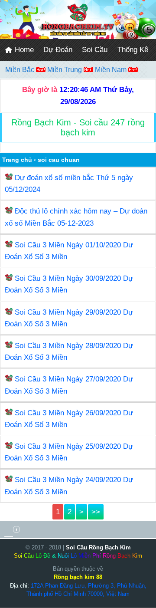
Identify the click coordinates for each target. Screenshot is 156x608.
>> (95, 512)
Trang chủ (17, 159)
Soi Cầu (94, 50)
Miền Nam (111, 69)
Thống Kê (132, 50)
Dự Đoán (57, 50)
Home (23, 50)
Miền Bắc (20, 69)
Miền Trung (65, 69)
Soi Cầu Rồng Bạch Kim (98, 547)
